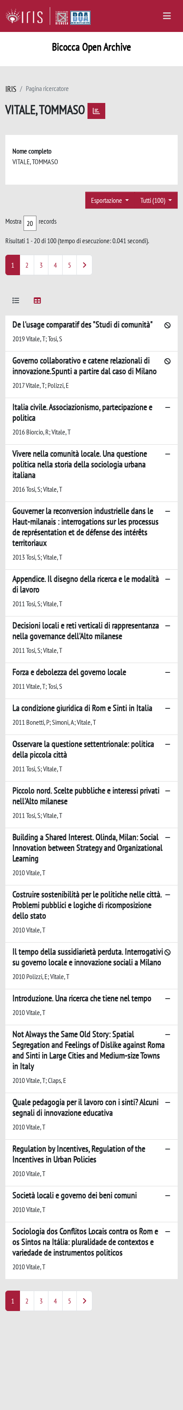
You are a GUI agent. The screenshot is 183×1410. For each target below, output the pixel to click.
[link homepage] (27, 16)
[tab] (16, 302)
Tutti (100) (153, 200)
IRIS (10, 89)
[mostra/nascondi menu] (167, 16)
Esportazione (107, 200)
